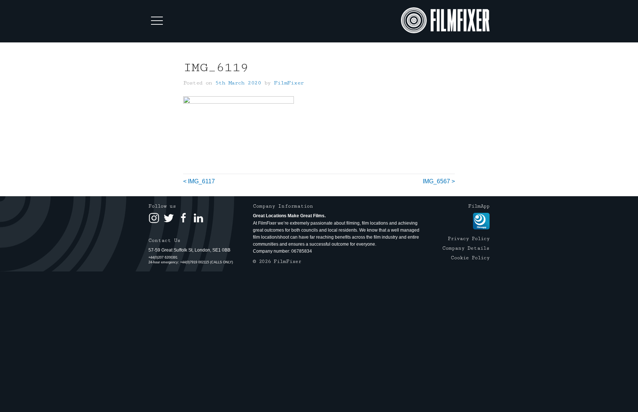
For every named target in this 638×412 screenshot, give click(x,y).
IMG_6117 (201, 181)
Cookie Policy (470, 258)
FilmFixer (289, 83)
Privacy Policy (469, 239)
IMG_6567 (436, 181)
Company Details (466, 248)
